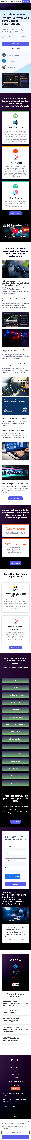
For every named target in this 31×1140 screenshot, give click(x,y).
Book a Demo (15, 563)
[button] (27, 6)
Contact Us (15, 1085)
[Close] (28, 1122)
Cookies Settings (16, 1132)
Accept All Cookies (15, 1137)
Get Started (15, 1088)
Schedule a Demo (15, 498)
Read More (15, 822)
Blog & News (15, 1074)
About (15, 1071)
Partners (15, 1077)
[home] (6, 6)
